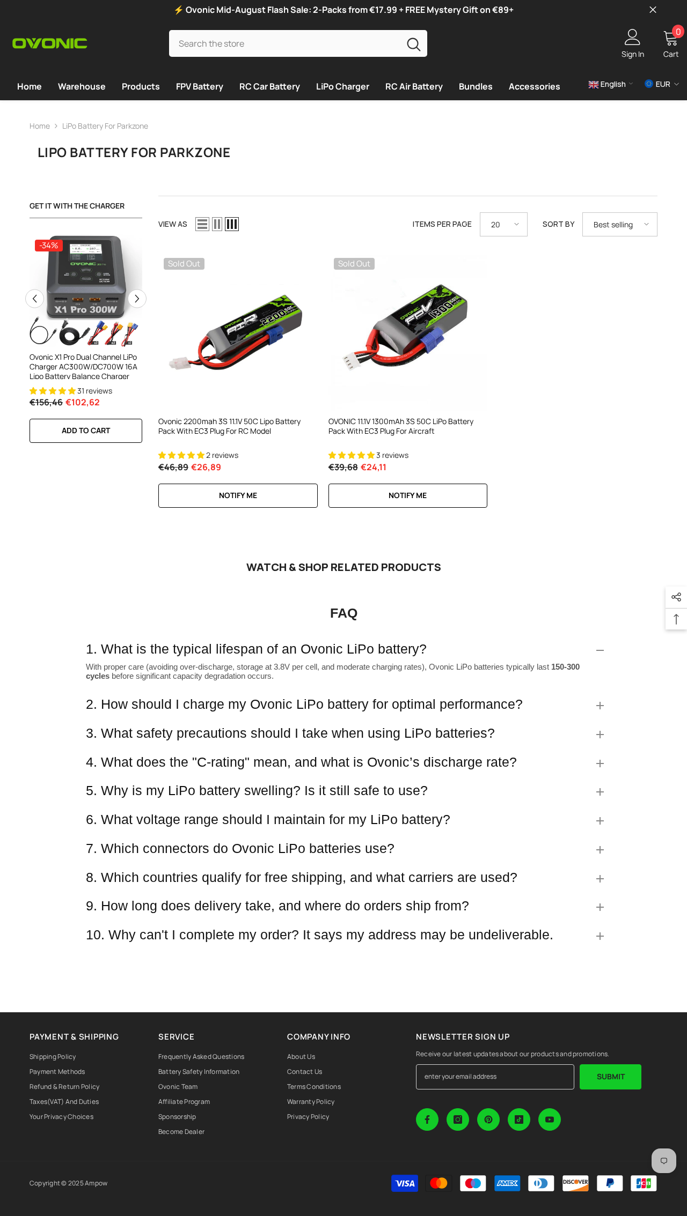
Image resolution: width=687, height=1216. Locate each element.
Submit (611, 1076)
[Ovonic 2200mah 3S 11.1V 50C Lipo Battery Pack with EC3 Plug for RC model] (238, 332)
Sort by (558, 224)
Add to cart (86, 430)
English (612, 84)
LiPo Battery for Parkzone (105, 126)
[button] (34, 298)
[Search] (298, 43)
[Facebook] (427, 1119)
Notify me (238, 495)
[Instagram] (458, 1119)
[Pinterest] (488, 1119)
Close (652, 9)
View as (172, 224)
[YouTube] (549, 1119)
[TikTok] (519, 1119)
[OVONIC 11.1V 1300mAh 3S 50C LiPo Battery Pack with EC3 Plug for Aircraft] (408, 332)
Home (40, 126)
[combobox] (284, 43)
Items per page (442, 224)
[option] (86, 344)
